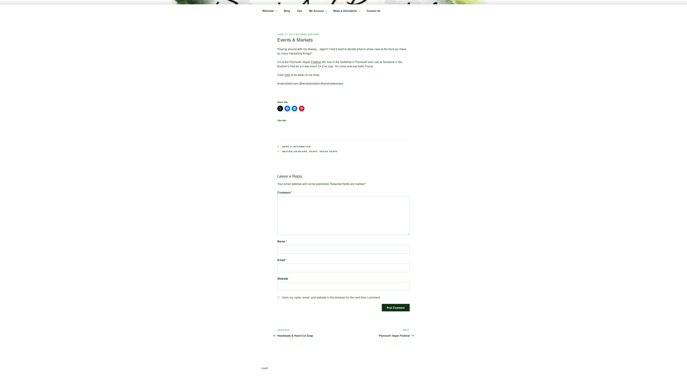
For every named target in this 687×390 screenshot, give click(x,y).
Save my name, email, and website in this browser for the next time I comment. (331, 297)
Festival (316, 62)
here (287, 75)
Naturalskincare (294, 151)
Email (282, 260)
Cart (299, 11)
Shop (287, 11)
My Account (316, 11)
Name (282, 241)
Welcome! (268, 11)
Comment (284, 192)
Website (282, 278)
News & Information (345, 11)
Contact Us (373, 11)
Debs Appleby (309, 34)
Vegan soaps (329, 151)
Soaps (313, 151)
